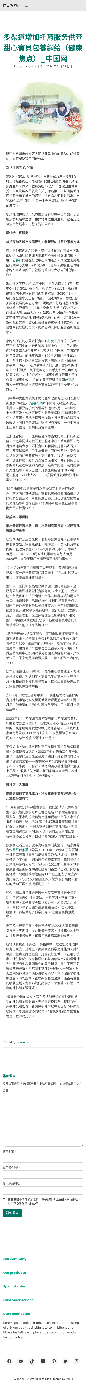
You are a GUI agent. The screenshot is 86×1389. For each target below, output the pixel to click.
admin (21, 1042)
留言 (6, 1090)
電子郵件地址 (12, 1167)
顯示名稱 (9, 1151)
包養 (51, 341)
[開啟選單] (26, 5)
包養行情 (36, 403)
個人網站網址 (11, 1183)
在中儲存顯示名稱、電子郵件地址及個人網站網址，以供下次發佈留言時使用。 (44, 1201)
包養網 (17, 260)
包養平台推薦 (18, 850)
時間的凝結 (11, 6)
